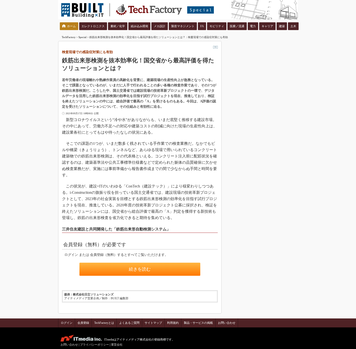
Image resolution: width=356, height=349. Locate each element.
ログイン (66, 323)
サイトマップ (153, 323)
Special (82, 37)
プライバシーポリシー (94, 344)
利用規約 (173, 323)
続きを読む (140, 269)
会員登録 (83, 323)
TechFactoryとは (104, 323)
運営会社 (117, 344)
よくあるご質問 (129, 323)
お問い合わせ (226, 323)
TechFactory (69, 37)
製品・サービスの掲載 (198, 323)
